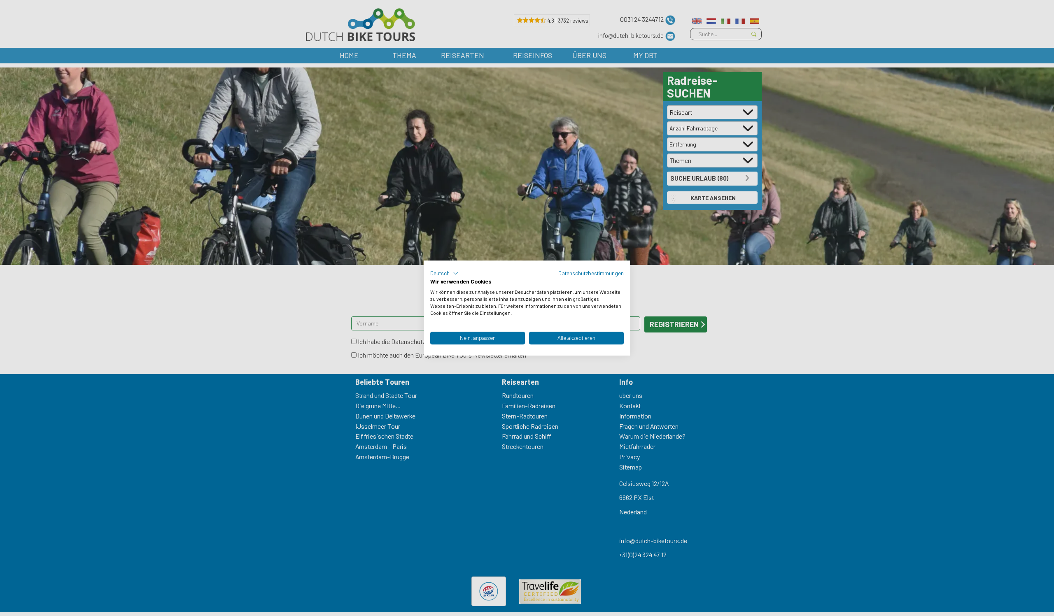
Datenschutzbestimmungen (591, 273)
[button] (444, 273)
